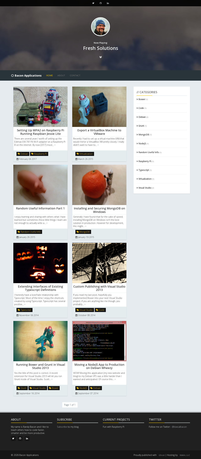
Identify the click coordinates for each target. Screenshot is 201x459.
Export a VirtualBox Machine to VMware (99, 131)
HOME (49, 75)
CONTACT (75, 75)
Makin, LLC (185, 455)
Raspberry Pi (40, 153)
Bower (54, 388)
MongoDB (84, 231)
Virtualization (86, 153)
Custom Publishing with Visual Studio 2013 (99, 288)
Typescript (25, 309)
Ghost (162, 455)
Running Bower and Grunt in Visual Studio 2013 (40, 366)
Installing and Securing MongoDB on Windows (99, 209)
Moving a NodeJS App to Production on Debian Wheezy (99, 366)
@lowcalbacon (179, 426)
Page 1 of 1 (70, 404)
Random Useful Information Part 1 (40, 208)
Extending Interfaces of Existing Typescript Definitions (40, 288)
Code (101, 309)
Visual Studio (86, 309)
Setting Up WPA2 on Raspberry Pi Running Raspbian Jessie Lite (40, 131)
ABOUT (61, 75)
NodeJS (83, 388)
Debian (24, 153)
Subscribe (62, 426)
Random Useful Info (30, 231)
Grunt (23, 388)
